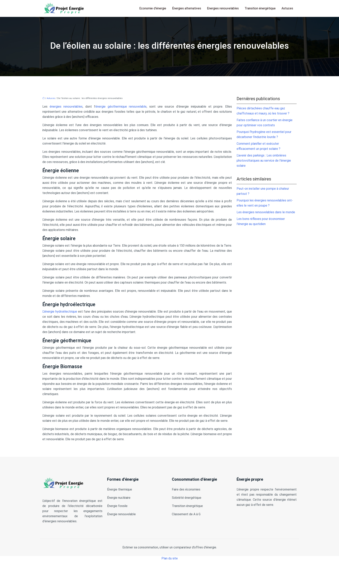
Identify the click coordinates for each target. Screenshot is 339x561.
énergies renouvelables (66, 106)
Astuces (287, 8)
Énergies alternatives (186, 8)
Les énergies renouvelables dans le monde (266, 212)
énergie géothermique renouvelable (121, 106)
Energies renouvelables (223, 8)
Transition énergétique (260, 8)
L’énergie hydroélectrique (59, 311)
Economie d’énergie (152, 8)
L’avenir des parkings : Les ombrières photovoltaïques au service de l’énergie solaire (264, 160)
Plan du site (169, 558)
